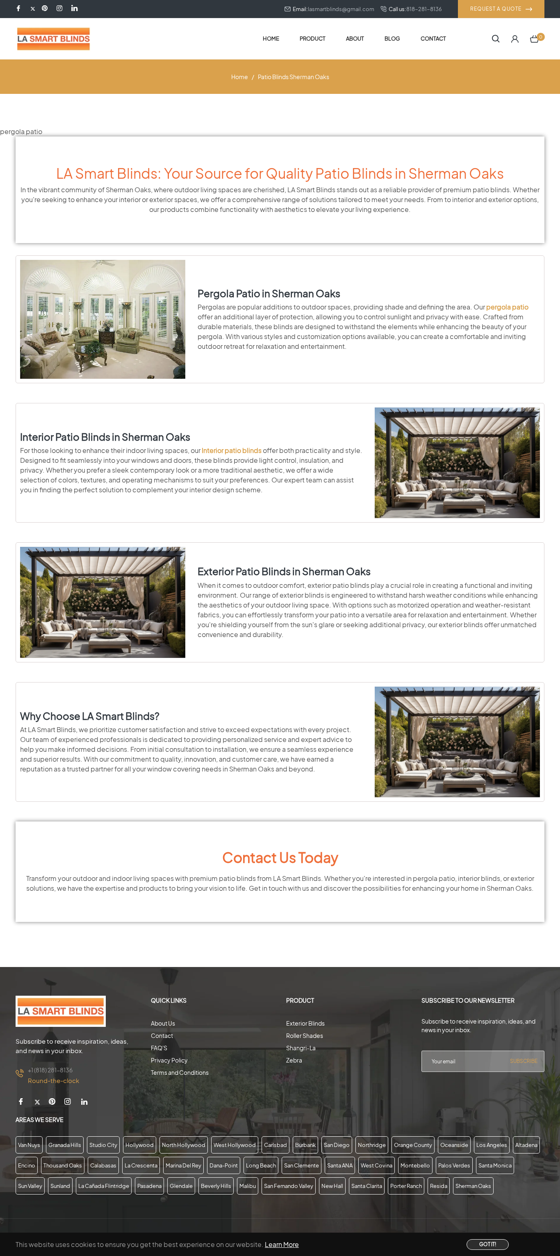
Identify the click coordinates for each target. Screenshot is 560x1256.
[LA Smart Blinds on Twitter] (32, 9)
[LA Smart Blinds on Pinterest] (46, 9)
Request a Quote (495, 9)
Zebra (294, 1060)
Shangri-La (301, 1047)
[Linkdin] (74, 9)
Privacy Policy (169, 1060)
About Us (163, 1023)
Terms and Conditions (180, 1072)
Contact (162, 1035)
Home (239, 76)
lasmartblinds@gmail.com (341, 9)
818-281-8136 (424, 9)
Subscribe (523, 1061)
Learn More (282, 1244)
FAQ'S (159, 1047)
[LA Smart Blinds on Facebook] (20, 9)
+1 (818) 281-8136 (50, 1070)
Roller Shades (304, 1035)
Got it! (487, 1244)
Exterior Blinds (305, 1023)
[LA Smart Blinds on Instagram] (61, 9)
